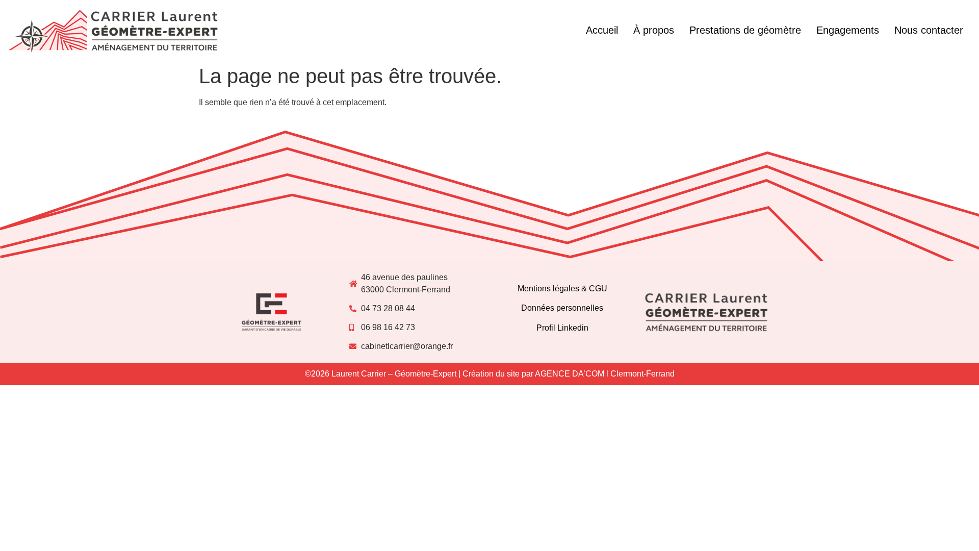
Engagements (847, 30)
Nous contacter (928, 30)
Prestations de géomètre (745, 30)
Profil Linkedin (562, 327)
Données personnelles (562, 308)
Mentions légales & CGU (562, 288)
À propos (653, 30)
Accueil (602, 30)
